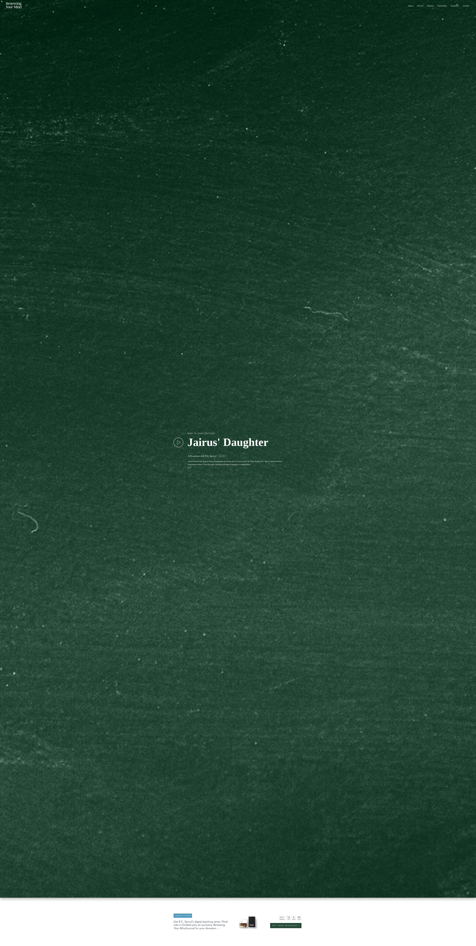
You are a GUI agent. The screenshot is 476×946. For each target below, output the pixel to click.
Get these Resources (285, 926)
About (410, 6)
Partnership (442, 6)
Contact (466, 6)
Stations (430, 6)
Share (222, 456)
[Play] (178, 442)
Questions (455, 6)
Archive (420, 6)
